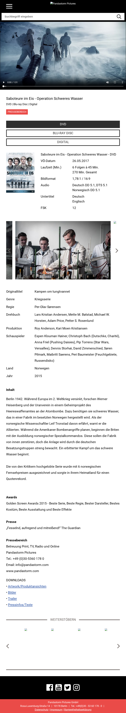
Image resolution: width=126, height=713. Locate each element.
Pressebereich (17, 111)
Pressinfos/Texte (20, 605)
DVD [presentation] (63, 124)
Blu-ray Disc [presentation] (63, 133)
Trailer (12, 598)
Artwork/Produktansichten (27, 586)
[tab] (63, 124)
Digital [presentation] (63, 142)
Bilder (12, 592)
